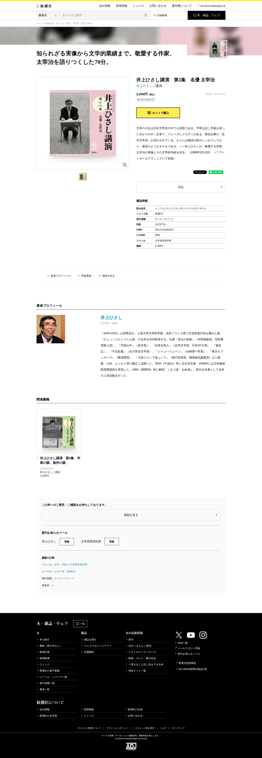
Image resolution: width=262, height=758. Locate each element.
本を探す (45, 639)
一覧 (82, 623)
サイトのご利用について (89, 728)
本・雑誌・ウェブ (208, 15)
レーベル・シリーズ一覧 (53, 676)
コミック (45, 664)
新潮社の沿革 (135, 709)
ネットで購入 (160, 112)
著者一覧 (45, 689)
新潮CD (71, 571)
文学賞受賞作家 (78, 564)
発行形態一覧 (47, 683)
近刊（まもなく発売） (141, 645)
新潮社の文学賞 (48, 715)
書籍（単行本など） (51, 645)
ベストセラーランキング (142, 652)
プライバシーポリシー (117, 728)
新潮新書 (45, 658)
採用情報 (121, 5)
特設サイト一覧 (137, 670)
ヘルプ (163, 728)
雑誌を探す (90, 639)
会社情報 (105, 5)
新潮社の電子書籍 (50, 670)
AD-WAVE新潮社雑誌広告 (193, 669)
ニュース (138, 5)
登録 (66, 541)
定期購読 (89, 652)
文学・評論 (60, 564)
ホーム (40, 23)
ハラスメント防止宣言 (144, 728)
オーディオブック (64, 578)
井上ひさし (144, 86)
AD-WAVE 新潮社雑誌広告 (212, 6)
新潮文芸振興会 (187, 663)
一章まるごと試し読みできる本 (146, 664)
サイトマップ (178, 728)
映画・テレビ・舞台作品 (142, 658)
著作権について (182, 5)
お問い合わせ (157, 5)
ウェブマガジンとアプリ (98, 645)
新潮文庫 (45, 652)
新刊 (131, 639)
